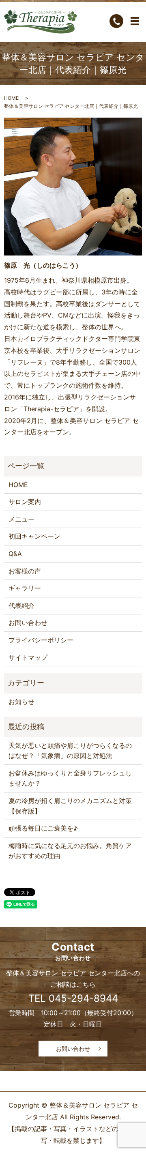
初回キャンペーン (34, 536)
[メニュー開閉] (135, 21)
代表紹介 (21, 605)
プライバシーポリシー (41, 640)
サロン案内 (25, 502)
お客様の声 (25, 571)
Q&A (15, 554)
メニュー (21, 519)
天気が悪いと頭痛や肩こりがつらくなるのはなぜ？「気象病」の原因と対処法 (70, 750)
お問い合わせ (28, 622)
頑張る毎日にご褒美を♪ (43, 828)
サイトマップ (28, 657)
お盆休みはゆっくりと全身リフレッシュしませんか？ (70, 778)
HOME (11, 98)
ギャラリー (25, 588)
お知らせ (21, 702)
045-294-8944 (83, 998)
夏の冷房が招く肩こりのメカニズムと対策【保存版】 (70, 806)
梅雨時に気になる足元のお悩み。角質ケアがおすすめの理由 (70, 851)
